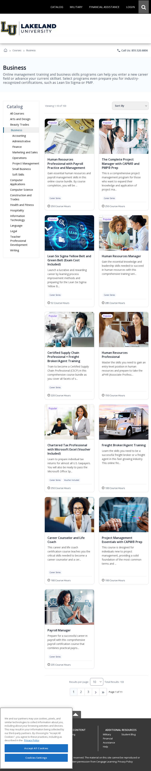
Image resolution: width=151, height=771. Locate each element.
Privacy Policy (125, 761)
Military (107, 734)
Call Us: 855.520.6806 (132, 50)
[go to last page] (103, 692)
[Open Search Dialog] (143, 6)
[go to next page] (95, 692)
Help (105, 746)
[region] (36, 738)
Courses (17, 50)
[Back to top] (75, 732)
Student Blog (128, 734)
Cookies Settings (36, 757)
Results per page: (79, 682)
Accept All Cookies (36, 748)
